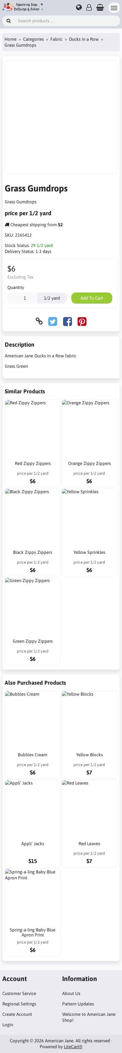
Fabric (56, 39)
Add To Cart (92, 298)
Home (10, 39)
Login (7, 1024)
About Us (71, 993)
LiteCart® (73, 1046)
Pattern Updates (78, 1003)
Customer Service (19, 993)
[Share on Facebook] (67, 321)
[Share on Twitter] (52, 321)
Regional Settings (19, 1003)
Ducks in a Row (84, 39)
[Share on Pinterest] (82, 321)
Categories (33, 39)
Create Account (17, 1014)
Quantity (15, 287)
